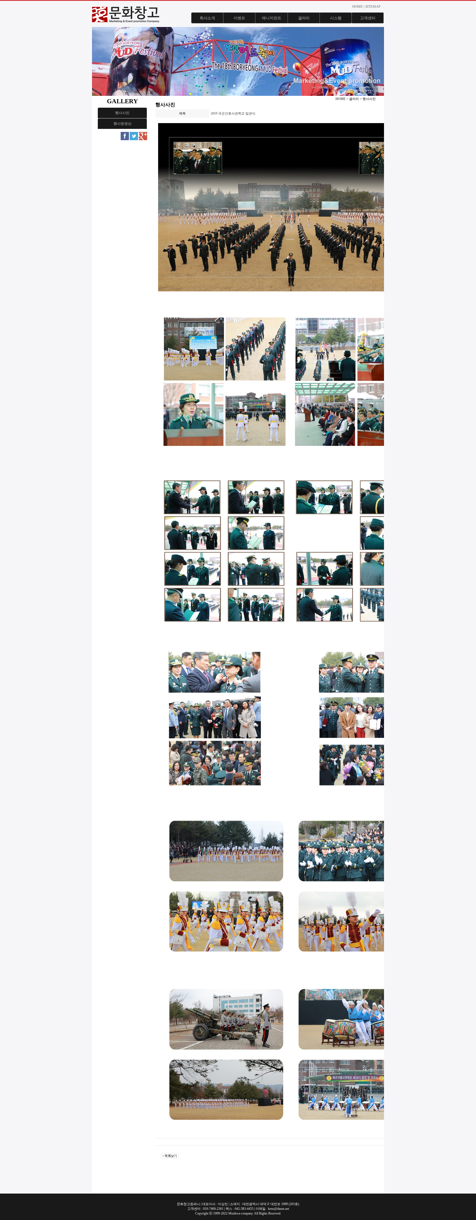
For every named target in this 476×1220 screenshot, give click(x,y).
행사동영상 (122, 123)
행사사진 (122, 113)
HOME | (358, 6)
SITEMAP (372, 6)
